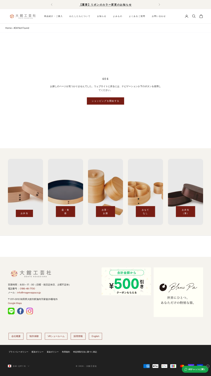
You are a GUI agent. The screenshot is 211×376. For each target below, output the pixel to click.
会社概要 (16, 336)
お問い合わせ (159, 16)
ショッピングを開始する (106, 100)
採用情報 (78, 336)
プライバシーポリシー (18, 352)
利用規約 (66, 352)
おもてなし (145, 211)
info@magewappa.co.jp (29, 292)
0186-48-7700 (27, 288)
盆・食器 (65, 211)
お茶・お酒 (105, 211)
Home (8, 27)
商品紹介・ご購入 (53, 16)
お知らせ (101, 16)
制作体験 (34, 336)
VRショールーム (56, 336)
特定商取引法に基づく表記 (85, 352)
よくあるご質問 (137, 16)
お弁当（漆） (185, 211)
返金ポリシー (53, 352)
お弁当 (24, 213)
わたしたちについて (79, 16)
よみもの (117, 16)
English (95, 336)
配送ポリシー (38, 352)
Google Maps (15, 303)
